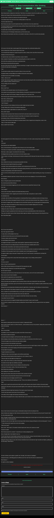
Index (27, 10)
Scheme (14, 8)
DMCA (30, 1)
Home (14, 1)
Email (2, 502)
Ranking (22, 1)
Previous (10, 10)
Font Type (24, 8)
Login (52, 1)
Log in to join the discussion (27, 480)
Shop (26, 1)
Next (44, 10)
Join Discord (27, 471)
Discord (33, 1)
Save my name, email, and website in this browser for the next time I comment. (14, 510)
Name (2, 498)
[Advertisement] (27, 41)
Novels (18, 1)
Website (2, 506)
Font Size (35, 8)
